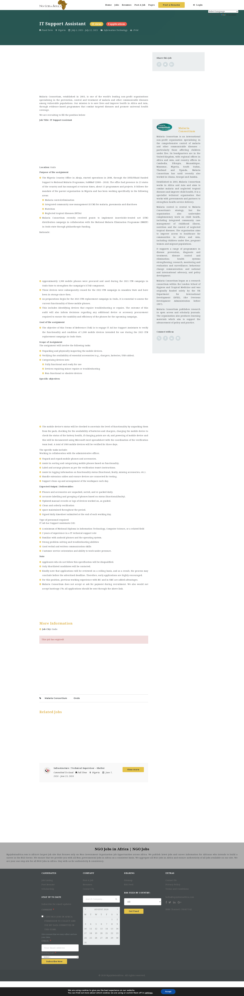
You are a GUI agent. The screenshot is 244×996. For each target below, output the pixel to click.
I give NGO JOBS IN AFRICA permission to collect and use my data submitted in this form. (60, 923)
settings (148, 993)
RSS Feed (128, 884)
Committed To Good (63, 772)
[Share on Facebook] (159, 64)
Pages (151, 5)
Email (46, 941)
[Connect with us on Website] (159, 338)
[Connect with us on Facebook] (165, 338)
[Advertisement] (93, 72)
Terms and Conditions (177, 889)
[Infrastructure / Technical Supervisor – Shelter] (47, 770)
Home (108, 5)
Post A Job (139, 5)
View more (133, 769)
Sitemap (128, 880)
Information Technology (116, 30)
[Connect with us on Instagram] (178, 338)
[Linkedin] (174, 902)
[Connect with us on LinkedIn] (171, 338)
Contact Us (88, 889)
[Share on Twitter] (165, 64)
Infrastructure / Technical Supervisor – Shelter (79, 768)
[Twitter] (169, 902)
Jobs (117, 5)
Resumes (127, 5)
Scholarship (48, 889)
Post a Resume (171, 5)
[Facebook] (166, 902)
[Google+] (179, 902)
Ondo (77, 698)
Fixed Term (47, 30)
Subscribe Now (54, 961)
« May (86, 909)
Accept (168, 991)
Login (199, 5)
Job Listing (47, 880)
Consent (47, 910)
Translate (231, 15)
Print (136, 30)
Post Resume (48, 884)
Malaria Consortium (56, 698)
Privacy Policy (172, 884)
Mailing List (48, 953)
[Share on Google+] (171, 64)
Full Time (82, 772)
